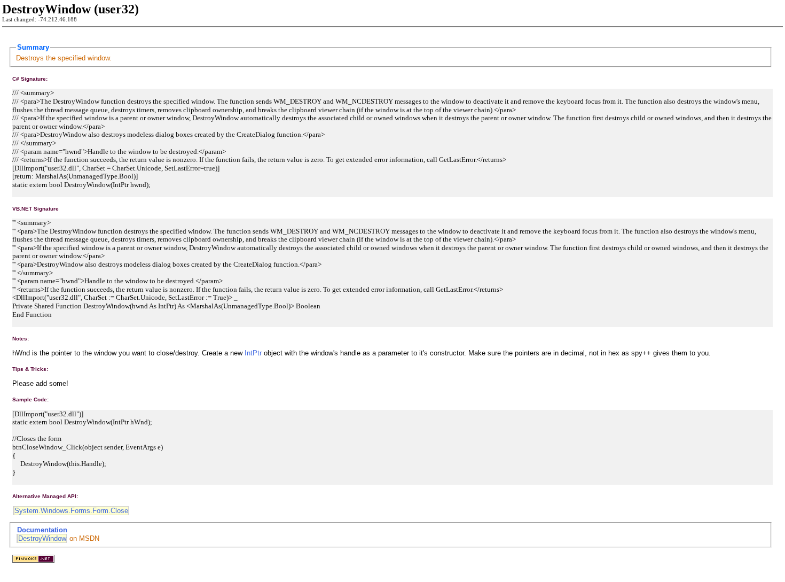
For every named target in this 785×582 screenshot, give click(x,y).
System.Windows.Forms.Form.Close (71, 511)
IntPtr (253, 353)
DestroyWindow (42, 538)
